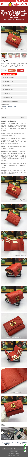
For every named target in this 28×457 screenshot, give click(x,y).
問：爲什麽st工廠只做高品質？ (10, 101)
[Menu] (2, 4)
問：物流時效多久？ (8, 85)
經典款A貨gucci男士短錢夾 (21, 442)
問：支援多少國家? (7, 93)
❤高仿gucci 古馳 (20, 19)
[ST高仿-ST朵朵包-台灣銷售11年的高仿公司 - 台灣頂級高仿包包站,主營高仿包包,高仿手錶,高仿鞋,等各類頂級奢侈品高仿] (13, 4)
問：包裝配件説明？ (8, 97)
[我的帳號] (22, 4)
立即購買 (20, 70)
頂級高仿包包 (11, 19)
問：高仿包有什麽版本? (8, 77)
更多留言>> (22, 117)
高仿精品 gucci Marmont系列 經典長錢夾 (7, 443)
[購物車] (26, 4)
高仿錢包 (5, 108)
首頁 (5, 19)
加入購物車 (12, 70)
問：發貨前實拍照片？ (8, 89)
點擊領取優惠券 (9, 74)
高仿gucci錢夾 (13, 106)
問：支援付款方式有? (8, 81)
